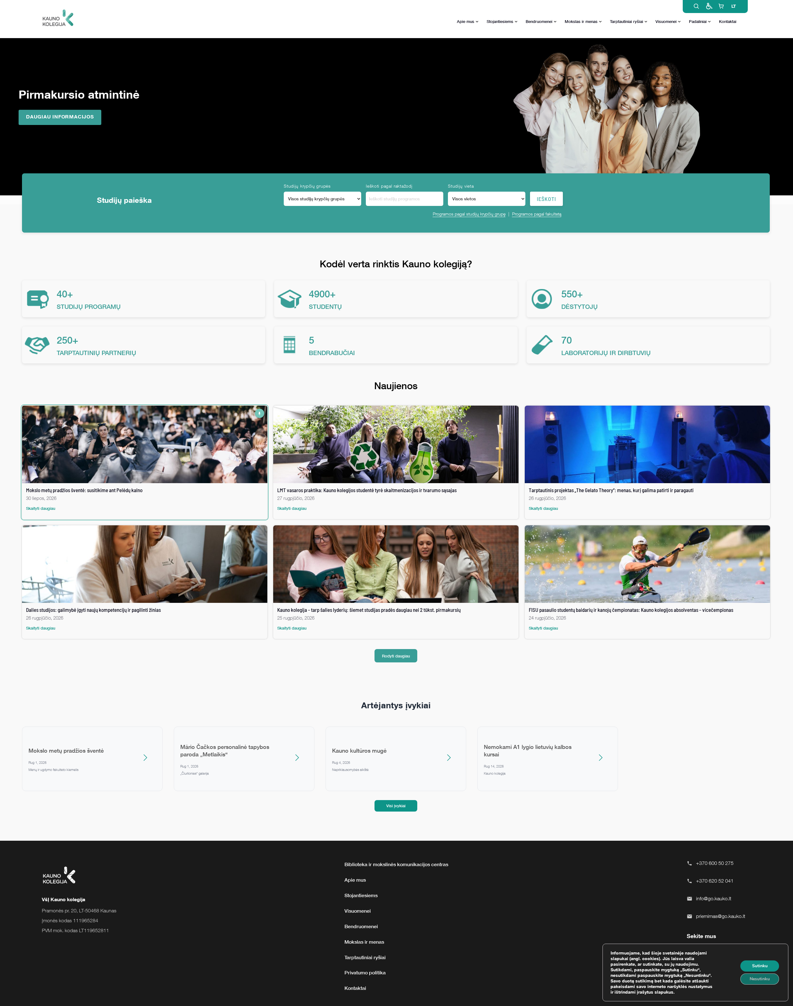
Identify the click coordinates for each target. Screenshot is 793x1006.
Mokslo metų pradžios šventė (66, 750)
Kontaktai (727, 21)
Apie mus (465, 21)
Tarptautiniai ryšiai (626, 21)
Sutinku (760, 966)
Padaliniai (698, 21)
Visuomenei (666, 21)
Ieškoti (546, 198)
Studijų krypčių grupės (307, 186)
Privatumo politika (365, 972)
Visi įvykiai (395, 805)
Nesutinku (760, 979)
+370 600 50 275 (715, 863)
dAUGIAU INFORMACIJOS (60, 117)
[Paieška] (696, 6)
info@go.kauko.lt (713, 898)
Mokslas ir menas (581, 21)
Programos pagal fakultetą (536, 213)
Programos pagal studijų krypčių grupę (469, 213)
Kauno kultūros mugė (359, 750)
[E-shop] (721, 6)
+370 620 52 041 (715, 881)
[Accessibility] (709, 6)
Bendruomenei (539, 21)
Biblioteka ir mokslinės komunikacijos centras (396, 864)
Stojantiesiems (500, 21)
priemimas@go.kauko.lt (720, 916)
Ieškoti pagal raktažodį (389, 186)
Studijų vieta (461, 186)
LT (733, 6)
